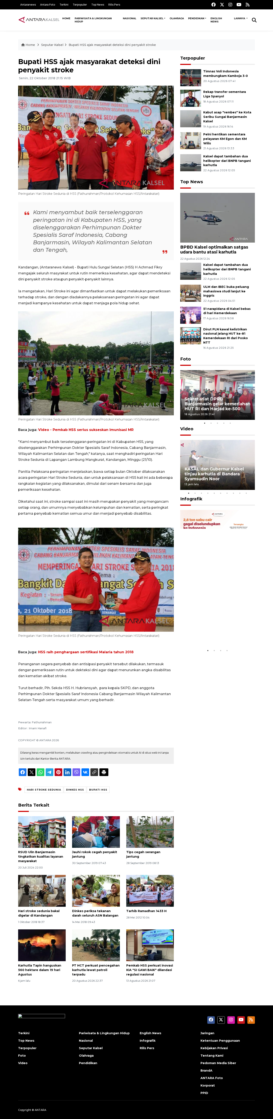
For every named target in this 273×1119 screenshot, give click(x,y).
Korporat (207, 1085)
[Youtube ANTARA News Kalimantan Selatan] (239, 5)
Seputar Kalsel (152, 18)
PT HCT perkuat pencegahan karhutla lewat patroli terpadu (96, 970)
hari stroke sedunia (44, 789)
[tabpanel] (217, 395)
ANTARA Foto (211, 1078)
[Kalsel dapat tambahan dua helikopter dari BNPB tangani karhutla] (190, 162)
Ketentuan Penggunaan (220, 1041)
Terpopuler (80, 4)
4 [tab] (224, 423)
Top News (97, 4)
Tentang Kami (211, 1055)
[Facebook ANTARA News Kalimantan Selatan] (213, 5)
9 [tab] (240, 493)
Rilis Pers (114, 4)
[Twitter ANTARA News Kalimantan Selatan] (222, 5)
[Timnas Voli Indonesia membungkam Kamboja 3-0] (190, 77)
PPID (204, 1093)
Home (66, 18)
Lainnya (240, 18)
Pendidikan (196, 18)
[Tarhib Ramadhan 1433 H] (150, 891)
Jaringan (207, 1033)
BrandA (206, 1070)
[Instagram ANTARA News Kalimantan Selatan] (230, 5)
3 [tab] (217, 423)
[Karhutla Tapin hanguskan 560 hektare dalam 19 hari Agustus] (42, 945)
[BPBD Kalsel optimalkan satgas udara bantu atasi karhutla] (217, 217)
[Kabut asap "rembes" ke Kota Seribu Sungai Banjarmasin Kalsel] (190, 118)
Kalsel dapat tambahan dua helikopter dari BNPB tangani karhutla (227, 160)
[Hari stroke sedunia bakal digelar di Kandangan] (42, 891)
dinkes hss (75, 789)
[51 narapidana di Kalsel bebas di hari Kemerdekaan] (190, 315)
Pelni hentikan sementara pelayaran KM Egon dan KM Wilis (225, 138)
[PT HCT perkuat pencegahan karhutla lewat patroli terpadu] (96, 945)
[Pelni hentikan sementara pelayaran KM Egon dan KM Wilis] (190, 140)
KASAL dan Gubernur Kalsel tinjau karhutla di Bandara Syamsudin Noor (214, 473)
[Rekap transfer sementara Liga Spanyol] (190, 98)
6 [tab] (221, 493)
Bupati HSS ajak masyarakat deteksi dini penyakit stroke (112, 45)
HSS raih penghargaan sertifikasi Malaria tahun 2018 (86, 652)
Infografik (191, 498)
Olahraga (177, 18)
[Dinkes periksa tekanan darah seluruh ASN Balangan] (96, 891)
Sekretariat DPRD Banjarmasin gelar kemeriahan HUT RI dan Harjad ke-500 (217, 403)
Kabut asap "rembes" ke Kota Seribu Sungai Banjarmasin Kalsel (227, 116)
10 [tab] (246, 493)
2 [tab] (211, 423)
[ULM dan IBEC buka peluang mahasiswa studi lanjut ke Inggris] (190, 293)
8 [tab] (233, 493)
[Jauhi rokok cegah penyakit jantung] (96, 832)
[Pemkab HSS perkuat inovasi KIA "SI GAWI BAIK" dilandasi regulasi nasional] (150, 945)
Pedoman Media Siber (218, 1063)
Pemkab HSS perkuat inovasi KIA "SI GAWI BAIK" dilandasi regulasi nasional (149, 970)
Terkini (64, 4)
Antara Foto (47, 4)
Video (186, 428)
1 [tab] (205, 423)
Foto (185, 359)
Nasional (129, 18)
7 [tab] (227, 493)
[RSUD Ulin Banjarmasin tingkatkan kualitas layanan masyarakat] (42, 832)
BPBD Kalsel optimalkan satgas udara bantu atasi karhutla (214, 250)
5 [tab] (230, 423)
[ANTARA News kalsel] (39, 19)
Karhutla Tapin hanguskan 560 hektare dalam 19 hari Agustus (39, 970)
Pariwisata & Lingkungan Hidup (93, 20)
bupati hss (98, 789)
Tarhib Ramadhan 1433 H (146, 911)
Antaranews (28, 4)
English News (216, 20)
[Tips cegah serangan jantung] (150, 832)
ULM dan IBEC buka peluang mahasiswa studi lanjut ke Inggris (226, 291)
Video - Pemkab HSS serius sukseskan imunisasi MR (86, 430)
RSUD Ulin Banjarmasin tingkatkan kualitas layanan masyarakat (40, 856)
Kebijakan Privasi (214, 1048)
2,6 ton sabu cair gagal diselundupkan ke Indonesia (214, 633)
